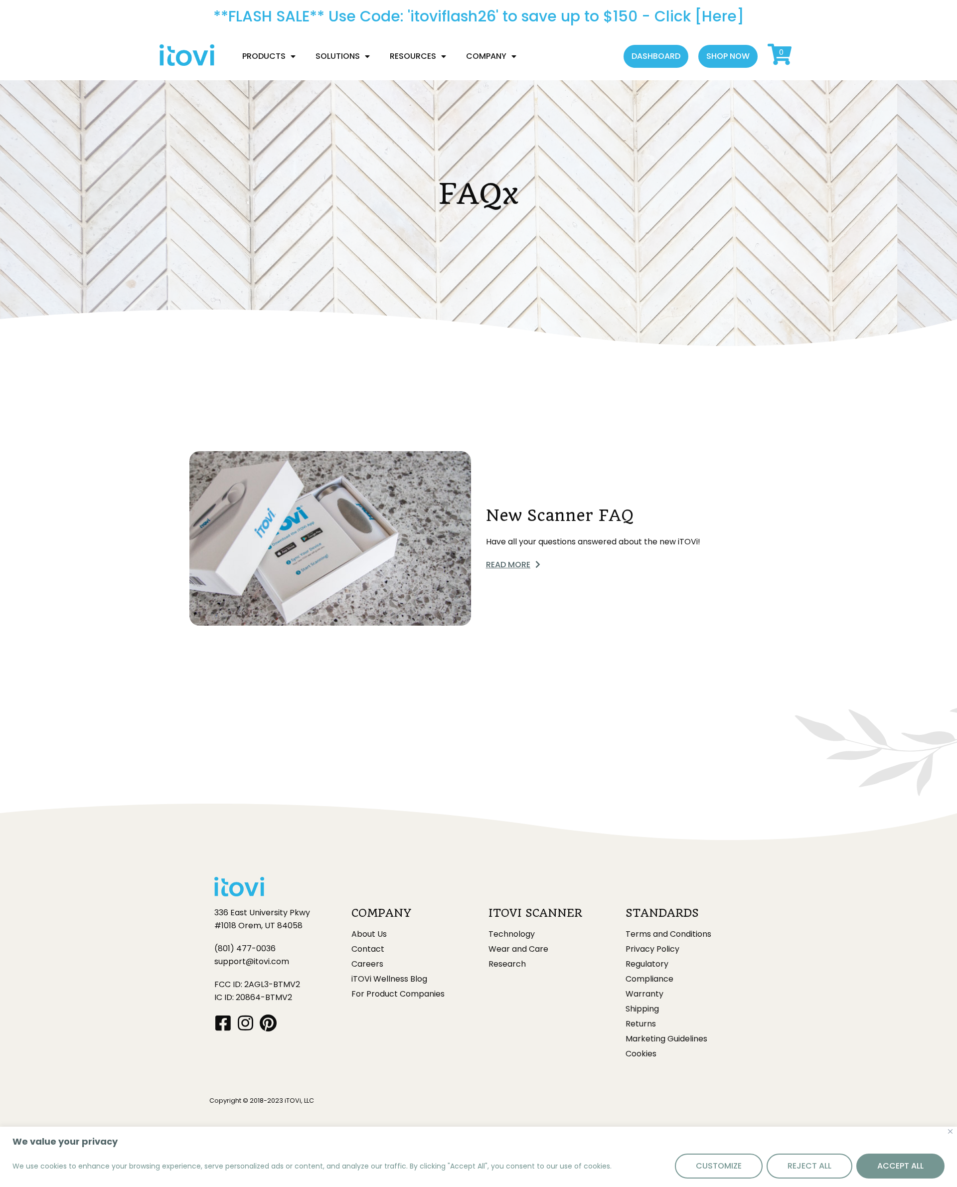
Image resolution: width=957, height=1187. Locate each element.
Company (486, 56)
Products (264, 56)
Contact (367, 949)
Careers (367, 964)
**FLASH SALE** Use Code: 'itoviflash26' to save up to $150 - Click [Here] (478, 16)
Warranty (644, 994)
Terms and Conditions (668, 934)
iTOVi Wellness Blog (389, 979)
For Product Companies (398, 994)
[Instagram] (245, 1022)
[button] (656, 56)
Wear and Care (518, 949)
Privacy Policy (652, 949)
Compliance (649, 979)
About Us (369, 934)
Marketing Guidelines (666, 1039)
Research (507, 964)
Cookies (641, 1054)
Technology (511, 934)
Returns (641, 1024)
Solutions (338, 56)
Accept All (900, 1166)
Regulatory (647, 964)
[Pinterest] (268, 1022)
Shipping (642, 1009)
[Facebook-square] (223, 1022)
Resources (413, 56)
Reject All (809, 1166)
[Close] (950, 1131)
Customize (719, 1166)
